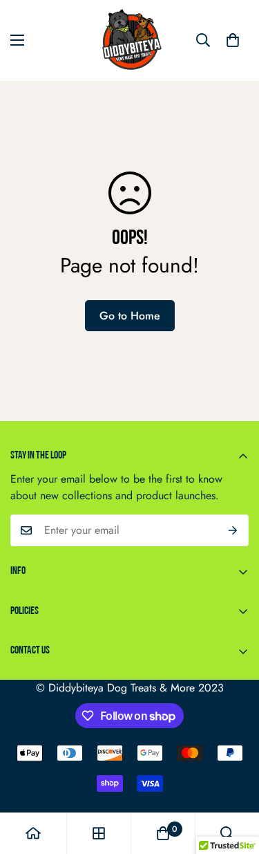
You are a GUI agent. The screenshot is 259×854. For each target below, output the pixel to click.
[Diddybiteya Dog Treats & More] (130, 40)
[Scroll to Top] (234, 781)
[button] (233, 40)
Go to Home (129, 316)
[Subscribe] (233, 530)
